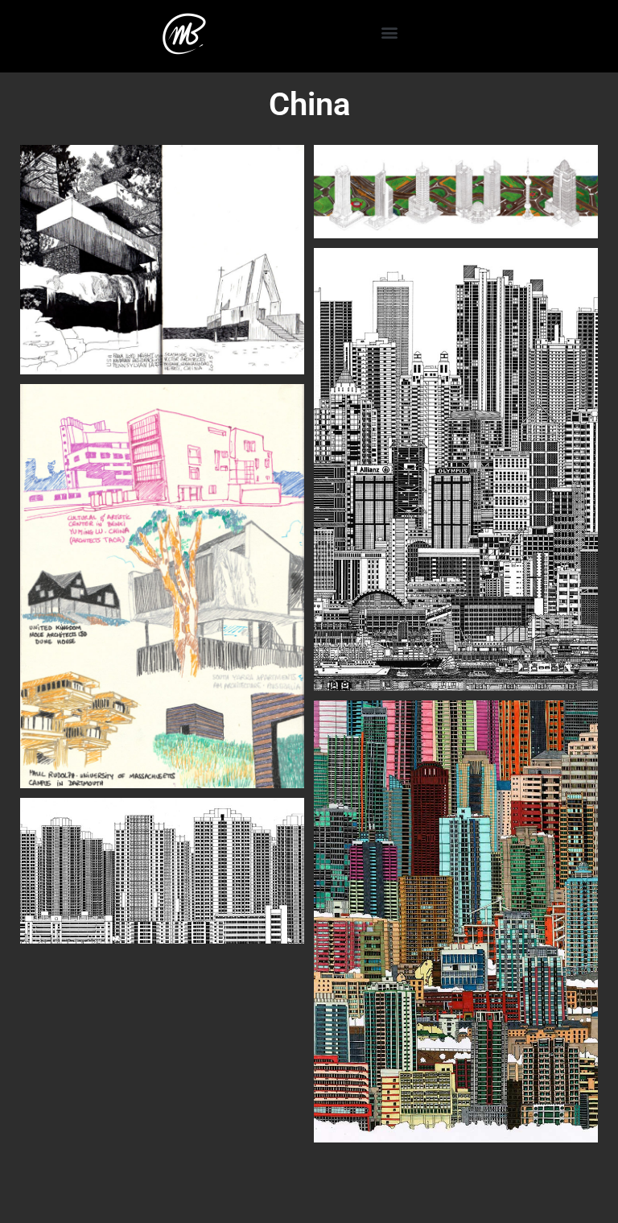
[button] (389, 32)
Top (580, 1185)
